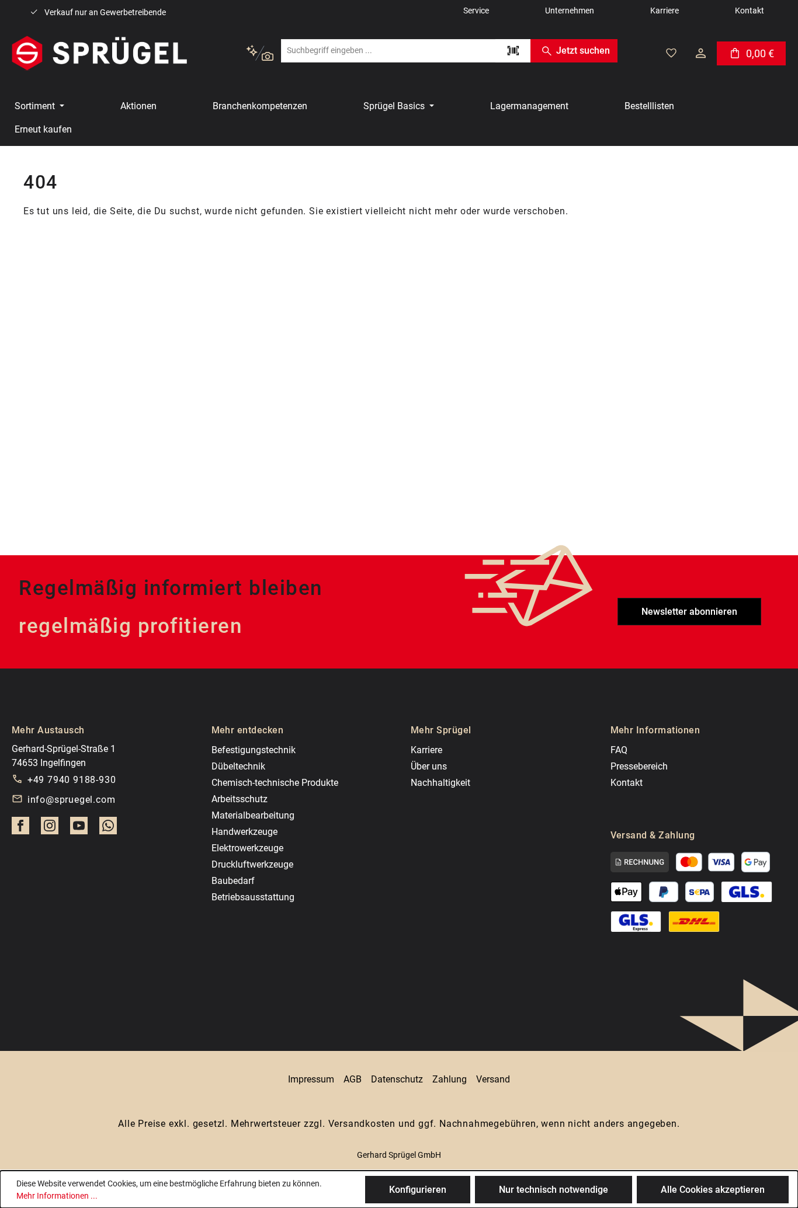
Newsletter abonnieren (689, 611)
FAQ (618, 750)
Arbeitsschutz (239, 799)
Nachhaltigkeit (440, 782)
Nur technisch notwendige (553, 1189)
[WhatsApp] (108, 829)
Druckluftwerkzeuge (252, 864)
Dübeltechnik (238, 766)
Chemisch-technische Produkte (274, 782)
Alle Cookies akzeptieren (713, 1189)
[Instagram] (49, 829)
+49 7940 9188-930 (71, 779)
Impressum (311, 1079)
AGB (353, 1079)
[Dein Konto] (700, 53)
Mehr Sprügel (441, 730)
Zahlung (449, 1079)
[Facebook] (20, 829)
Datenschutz (397, 1079)
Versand (493, 1079)
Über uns (429, 766)
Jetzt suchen (583, 50)
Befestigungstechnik (253, 750)
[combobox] (388, 50)
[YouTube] (79, 829)
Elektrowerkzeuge (247, 848)
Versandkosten (361, 1123)
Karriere (426, 750)
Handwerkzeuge (244, 831)
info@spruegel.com (71, 799)
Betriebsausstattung (252, 897)
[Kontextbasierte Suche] (259, 53)
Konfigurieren (417, 1189)
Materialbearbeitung (252, 815)
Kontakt (626, 782)
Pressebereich (639, 766)
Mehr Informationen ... (57, 1195)
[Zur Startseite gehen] (99, 53)
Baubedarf (233, 880)
